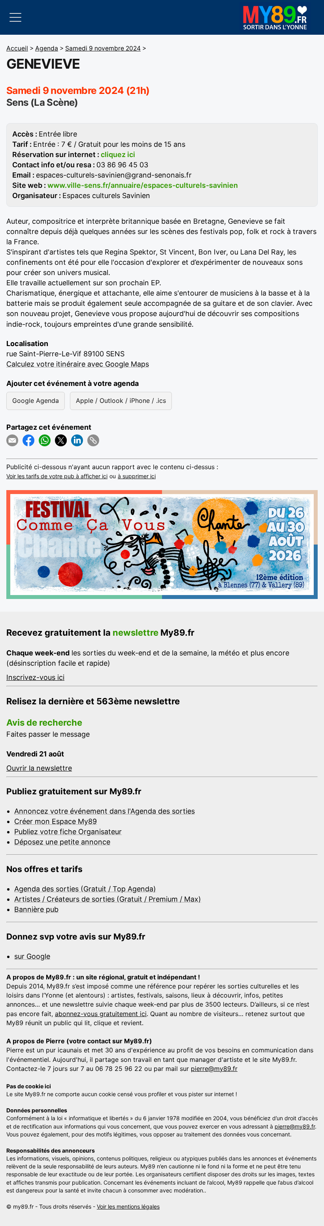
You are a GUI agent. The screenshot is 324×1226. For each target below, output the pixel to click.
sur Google (32, 956)
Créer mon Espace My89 (55, 821)
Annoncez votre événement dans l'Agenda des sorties (104, 811)
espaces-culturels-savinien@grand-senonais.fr (114, 175)
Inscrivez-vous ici (35, 677)
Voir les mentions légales (128, 1206)
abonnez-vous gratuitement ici (101, 1014)
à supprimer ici (137, 476)
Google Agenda (35, 400)
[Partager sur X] (61, 440)
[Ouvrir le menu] (15, 17)
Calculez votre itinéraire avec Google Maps (77, 364)
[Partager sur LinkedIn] (77, 440)
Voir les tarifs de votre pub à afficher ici (56, 476)
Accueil (17, 48)
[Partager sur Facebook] (28, 440)
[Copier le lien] (93, 440)
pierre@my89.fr (214, 1069)
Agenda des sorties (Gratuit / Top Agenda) (85, 889)
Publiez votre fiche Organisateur (68, 831)
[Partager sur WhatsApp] (45, 440)
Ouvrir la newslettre (39, 768)
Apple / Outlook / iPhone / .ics (121, 400)
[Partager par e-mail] (12, 440)
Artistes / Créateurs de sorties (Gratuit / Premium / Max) (107, 899)
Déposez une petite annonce (62, 842)
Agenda (46, 48)
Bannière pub (36, 909)
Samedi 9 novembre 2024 (103, 48)
